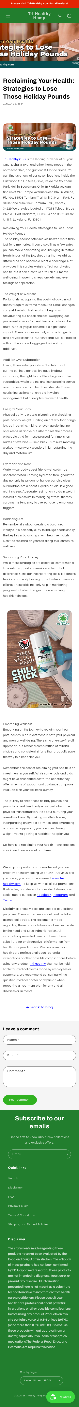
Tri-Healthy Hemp (33, 1396)
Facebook (44, 894)
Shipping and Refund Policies (28, 1224)
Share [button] (12, 115)
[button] (8, 15)
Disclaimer (15, 1187)
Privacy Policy (18, 1206)
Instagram (60, 894)
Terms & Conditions (21, 1215)
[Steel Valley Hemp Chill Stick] (39, 707)
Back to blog (42, 1007)
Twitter (8, 900)
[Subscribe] (66, 1154)
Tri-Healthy (38, 963)
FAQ (11, 1196)
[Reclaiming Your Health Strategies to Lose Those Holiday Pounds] (39, 150)
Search (13, 1178)
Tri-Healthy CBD (14, 159)
